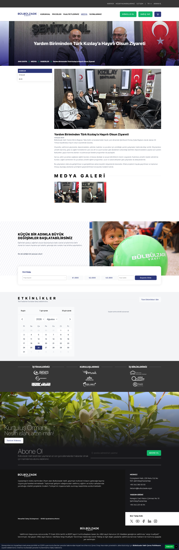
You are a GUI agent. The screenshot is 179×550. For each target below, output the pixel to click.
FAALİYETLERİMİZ (71, 14)
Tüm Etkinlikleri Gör (150, 300)
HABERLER (44, 61)
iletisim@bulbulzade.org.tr (141, 488)
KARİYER (110, 4)
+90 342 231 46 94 (137, 505)
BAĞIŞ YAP (145, 14)
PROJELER (56, 14)
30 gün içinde (66, 311)
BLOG (20, 79)
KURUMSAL (45, 14)
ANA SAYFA (22, 61)
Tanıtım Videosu (14, 440)
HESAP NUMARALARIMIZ (125, 4)
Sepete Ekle (145, 278)
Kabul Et (169, 546)
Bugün (23, 311)
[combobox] (43, 277)
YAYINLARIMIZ (95, 14)
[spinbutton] (126, 277)
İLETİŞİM (140, 4)
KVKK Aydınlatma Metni (50, 519)
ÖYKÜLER (22, 75)
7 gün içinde (43, 311)
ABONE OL (154, 453)
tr (148, 4)
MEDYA (84, 14)
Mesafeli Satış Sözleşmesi (28, 519)
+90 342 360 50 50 (137, 485)
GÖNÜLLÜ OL (128, 14)
